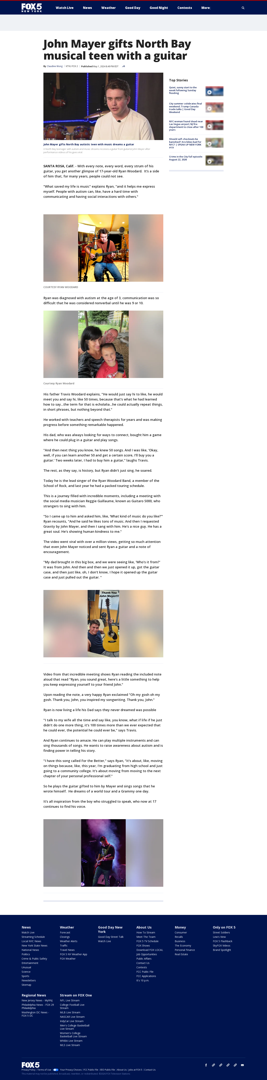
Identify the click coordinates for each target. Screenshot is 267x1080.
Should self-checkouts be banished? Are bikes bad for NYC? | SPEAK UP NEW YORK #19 (185, 143)
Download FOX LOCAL (149, 950)
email (242, 1065)
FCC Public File (144, 971)
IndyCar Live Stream (72, 1021)
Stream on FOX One (76, 995)
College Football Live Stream (72, 1006)
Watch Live (28, 932)
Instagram (213, 1065)
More (205, 8)
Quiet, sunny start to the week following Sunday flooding (183, 90)
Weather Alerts (68, 941)
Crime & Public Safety (34, 958)
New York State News (34, 945)
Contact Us (142, 963)
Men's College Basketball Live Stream (74, 1027)
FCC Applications (146, 976)
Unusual (26, 967)
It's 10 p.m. (142, 980)
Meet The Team (145, 937)
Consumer (181, 932)
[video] (214, 91)
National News (30, 950)
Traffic (64, 945)
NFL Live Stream (70, 1000)
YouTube (228, 1065)
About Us (143, 927)
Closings (65, 937)
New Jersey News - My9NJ (37, 1000)
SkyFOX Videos (221, 945)
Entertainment (30, 963)
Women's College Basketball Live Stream (73, 1034)
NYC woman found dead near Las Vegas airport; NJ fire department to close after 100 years (186, 126)
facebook (206, 1065)
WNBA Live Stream (71, 1040)
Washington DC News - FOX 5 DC (35, 1014)
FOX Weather (68, 958)
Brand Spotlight (222, 950)
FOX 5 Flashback (222, 941)
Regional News (34, 995)
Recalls (179, 937)
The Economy (183, 945)
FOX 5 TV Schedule (147, 941)
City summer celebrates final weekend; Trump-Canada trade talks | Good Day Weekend (185, 108)
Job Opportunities (146, 954)
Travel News (67, 950)
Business (180, 941)
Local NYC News (31, 941)
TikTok (221, 1065)
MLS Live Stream (70, 1045)
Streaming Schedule (33, 937)
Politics (26, 954)
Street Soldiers (221, 932)
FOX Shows (143, 945)
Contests (141, 967)
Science (26, 971)
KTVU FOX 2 (72, 66)
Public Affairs (143, 958)
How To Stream (145, 932)
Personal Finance (185, 950)
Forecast (65, 932)
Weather (67, 927)
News (26, 927)
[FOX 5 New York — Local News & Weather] (34, 7)
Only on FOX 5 (224, 927)
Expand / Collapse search (243, 8)
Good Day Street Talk (111, 937)
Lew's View (219, 937)
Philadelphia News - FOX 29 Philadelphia (38, 1006)
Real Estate (181, 954)
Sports (25, 976)
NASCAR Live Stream (72, 1016)
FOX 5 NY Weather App (73, 954)
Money (180, 927)
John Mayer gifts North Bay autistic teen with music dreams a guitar (88, 144)
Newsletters (29, 980)
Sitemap (26, 984)
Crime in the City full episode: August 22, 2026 (186, 158)
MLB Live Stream (70, 1012)
